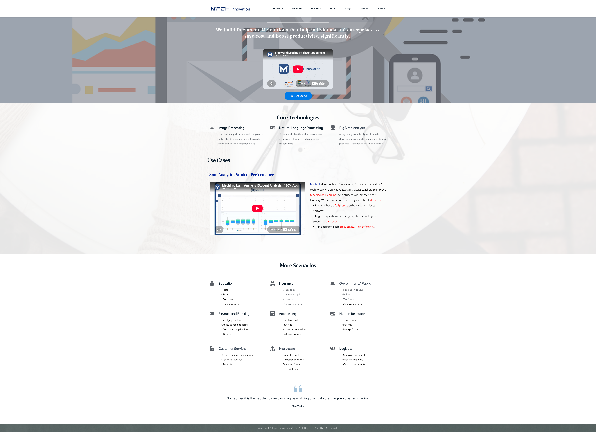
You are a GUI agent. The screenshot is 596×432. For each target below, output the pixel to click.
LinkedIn (333, 428)
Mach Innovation (281, 428)
